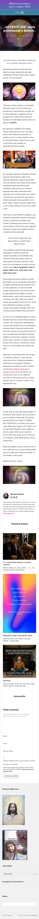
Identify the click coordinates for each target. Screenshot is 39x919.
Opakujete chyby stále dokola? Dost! (17, 635)
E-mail (5, 743)
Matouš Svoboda (27, 36)
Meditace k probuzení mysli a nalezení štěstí (19, 5)
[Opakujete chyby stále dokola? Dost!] (19, 603)
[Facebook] (14, 497)
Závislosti (7, 681)
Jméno (5, 736)
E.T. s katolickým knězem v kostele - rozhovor (17, 563)
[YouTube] (17, 497)
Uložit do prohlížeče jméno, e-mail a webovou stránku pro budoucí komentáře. (19, 762)
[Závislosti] (19, 661)
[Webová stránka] (11, 497)
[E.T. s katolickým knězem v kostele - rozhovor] (19, 546)
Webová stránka (8, 751)
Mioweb (34, 915)
